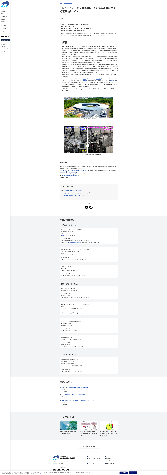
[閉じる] (164, 472)
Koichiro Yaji (63, 172)
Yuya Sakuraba (73, 172)
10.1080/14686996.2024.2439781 (70, 176)
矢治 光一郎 (70, 80)
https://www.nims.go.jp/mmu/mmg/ (72, 242)
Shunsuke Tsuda (75, 170)
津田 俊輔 (86, 80)
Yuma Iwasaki (84, 170)
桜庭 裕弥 (99, 78)
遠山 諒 (85, 78)
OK (132, 472)
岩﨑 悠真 (113, 80)
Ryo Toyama (66, 170)
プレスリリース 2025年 (68, 3)
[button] (89, 446)
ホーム (61, 3)
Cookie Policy (43, 473)
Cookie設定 (123, 472)
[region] (83, 473)
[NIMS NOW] (5, 36)
